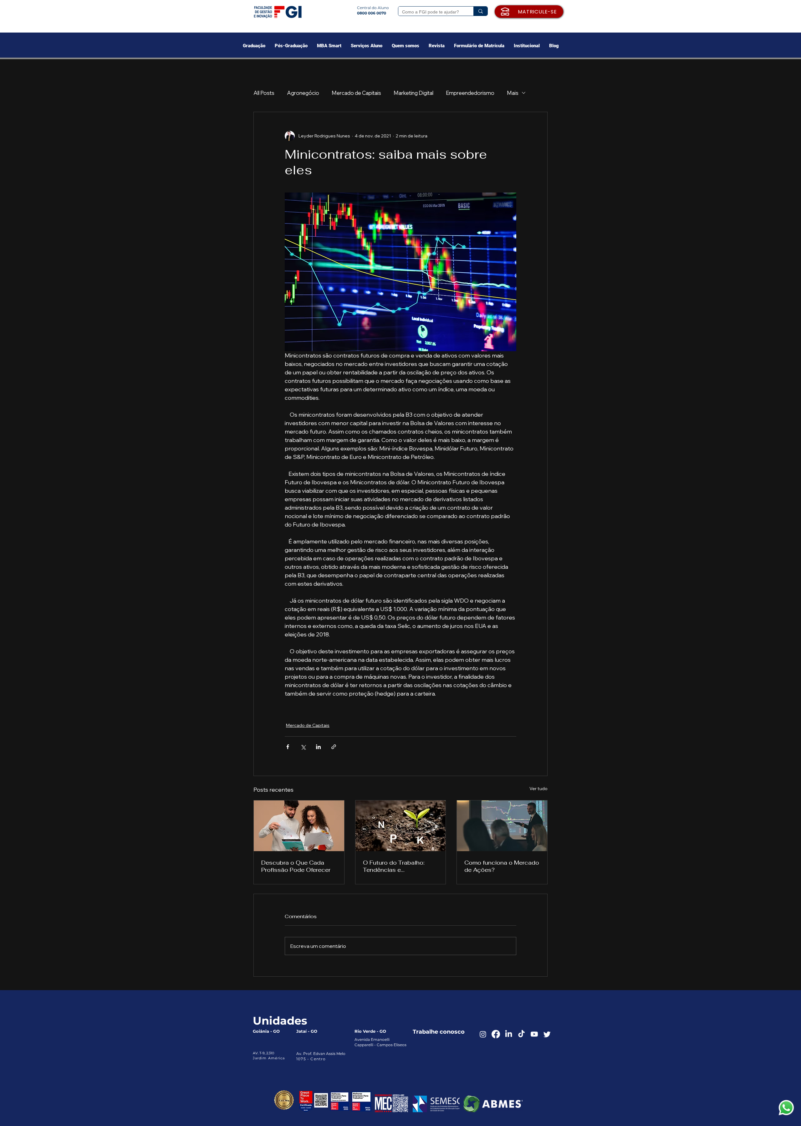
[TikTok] (521, 1034)
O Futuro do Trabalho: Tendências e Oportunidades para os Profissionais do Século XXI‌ (396, 866)
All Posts (263, 93)
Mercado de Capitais (356, 93)
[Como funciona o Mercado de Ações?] (502, 825)
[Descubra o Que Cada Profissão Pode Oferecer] (299, 825)
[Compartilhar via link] (334, 747)
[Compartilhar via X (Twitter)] (303, 747)
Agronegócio (303, 93)
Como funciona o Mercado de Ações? (501, 866)
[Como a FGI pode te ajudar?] (480, 11)
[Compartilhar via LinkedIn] (318, 747)
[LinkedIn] (508, 1034)
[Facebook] (496, 1034)
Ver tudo (538, 788)
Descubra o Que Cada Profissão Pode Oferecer (295, 866)
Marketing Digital (413, 93)
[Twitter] (547, 1034)
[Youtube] (534, 1034)
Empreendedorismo (470, 93)
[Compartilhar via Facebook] (288, 747)
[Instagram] (483, 1034)
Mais (512, 93)
